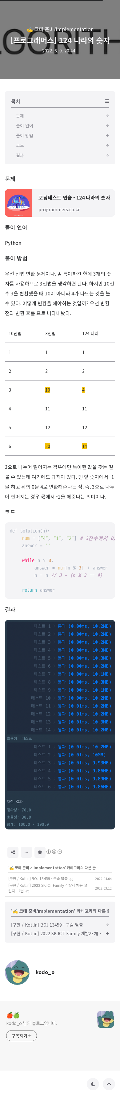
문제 (10, 179)
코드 (10, 512)
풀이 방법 (16, 258)
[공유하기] (12, 852)
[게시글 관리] (26, 852)
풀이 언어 (16, 227)
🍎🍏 (13, 1014)
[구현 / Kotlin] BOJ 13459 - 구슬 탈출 (38, 878)
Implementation (49, 867)
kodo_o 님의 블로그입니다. (31, 1023)
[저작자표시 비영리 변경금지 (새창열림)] (54, 851)
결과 (10, 609)
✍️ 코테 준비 (19, 867)
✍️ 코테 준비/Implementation (60, 29)
